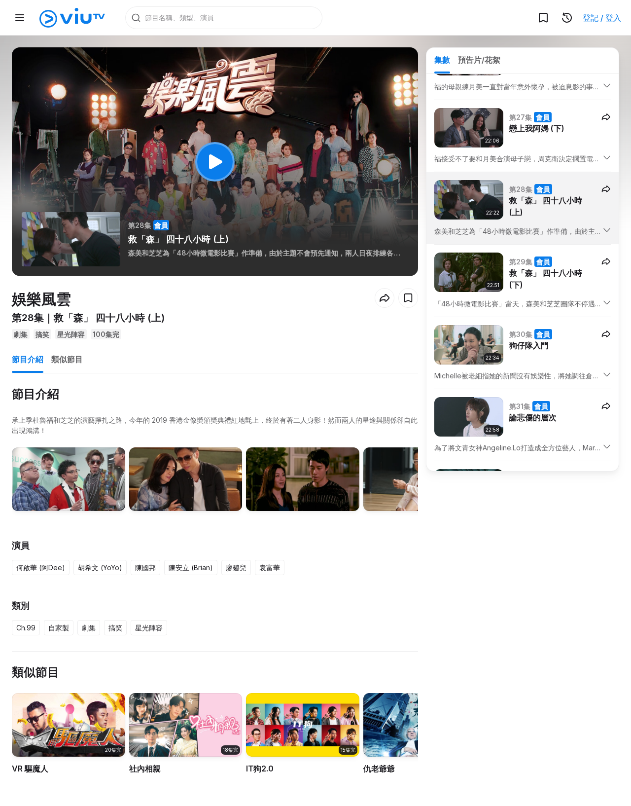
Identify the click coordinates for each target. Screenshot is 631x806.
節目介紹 (27, 359)
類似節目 (67, 359)
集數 (442, 60)
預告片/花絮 (479, 60)
